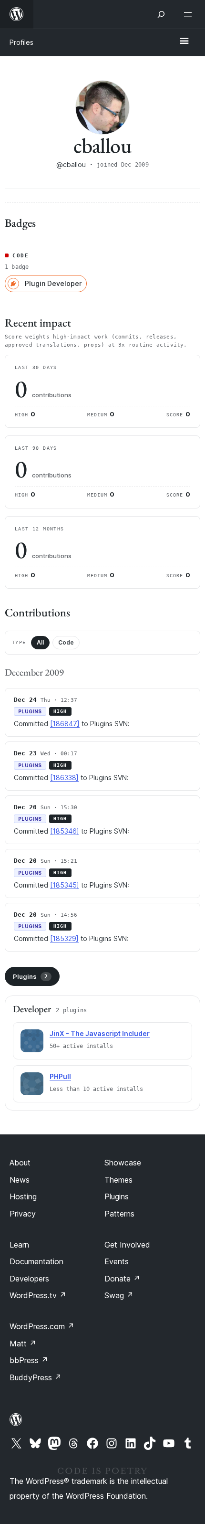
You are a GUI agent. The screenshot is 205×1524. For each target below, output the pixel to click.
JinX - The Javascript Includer (100, 1033)
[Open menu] (189, 14)
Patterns (119, 1213)
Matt (23, 1343)
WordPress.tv (38, 1295)
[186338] (64, 777)
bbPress (29, 1360)
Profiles (21, 42)
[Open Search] (161, 14)
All (40, 642)
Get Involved (127, 1244)
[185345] (64, 885)
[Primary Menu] (184, 41)
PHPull (60, 1076)
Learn (19, 1244)
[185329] (64, 938)
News (20, 1180)
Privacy (23, 1213)
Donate (122, 1278)
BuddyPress (36, 1377)
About (20, 1162)
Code (66, 642)
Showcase (122, 1162)
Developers (29, 1278)
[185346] (64, 831)
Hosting (23, 1196)
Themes (118, 1180)
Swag (118, 1295)
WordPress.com (42, 1326)
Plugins (30, 976)
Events (116, 1261)
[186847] (65, 724)
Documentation (36, 1261)
